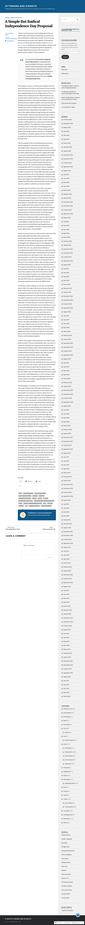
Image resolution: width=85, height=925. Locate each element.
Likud (40, 498)
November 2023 (68, 158)
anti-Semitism (67, 712)
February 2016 (67, 523)
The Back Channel (66, 886)
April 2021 (66, 280)
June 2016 (66, 508)
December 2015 (68, 531)
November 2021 (68, 253)
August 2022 (67, 217)
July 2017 (66, 457)
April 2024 (66, 139)
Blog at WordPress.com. (13, 921)
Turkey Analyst (65, 894)
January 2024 (67, 151)
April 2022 (66, 233)
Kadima (35, 495)
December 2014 (68, 574)
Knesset (41, 495)
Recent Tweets (66, 907)
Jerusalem (66, 767)
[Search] (77, 19)
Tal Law (50, 503)
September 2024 (68, 123)
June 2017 (66, 461)
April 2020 (66, 327)
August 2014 (67, 586)
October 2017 (67, 445)
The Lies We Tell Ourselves (69, 103)
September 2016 (68, 496)
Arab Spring (66, 716)
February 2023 (67, 194)
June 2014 (66, 594)
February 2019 (67, 382)
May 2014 (66, 598)
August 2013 (67, 629)
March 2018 (66, 425)
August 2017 (67, 453)
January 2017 (67, 480)
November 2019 (68, 347)
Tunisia (65, 795)
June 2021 (66, 272)
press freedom (69, 803)
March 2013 (66, 649)
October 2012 (67, 669)
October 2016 (67, 492)
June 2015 (66, 555)
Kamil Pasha (64, 858)
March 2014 (66, 606)
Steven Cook (65, 878)
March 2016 (66, 520)
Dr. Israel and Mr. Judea (68, 107)
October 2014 (67, 578)
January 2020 (67, 339)
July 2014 (66, 590)
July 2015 (66, 551)
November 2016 (68, 488)
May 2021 (66, 276)
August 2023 (67, 170)
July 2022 (66, 221)
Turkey (65, 799)
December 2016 (68, 484)
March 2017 (66, 472)
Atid (20, 493)
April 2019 (66, 374)
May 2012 (66, 688)
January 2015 (67, 571)
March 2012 (66, 696)
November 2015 (68, 535)
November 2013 (68, 621)
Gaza (64, 728)
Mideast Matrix (65, 862)
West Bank (66, 818)
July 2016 (66, 504)
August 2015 (67, 547)
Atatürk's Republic (66, 839)
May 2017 (66, 465)
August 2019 (67, 359)
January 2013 (67, 657)
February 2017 (67, 476)
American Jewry (67, 708)
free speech (66, 724)
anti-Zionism (68, 748)
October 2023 (67, 162)
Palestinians (66, 779)
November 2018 (68, 394)
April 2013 (66, 645)
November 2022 (68, 206)
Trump (65, 791)
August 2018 (67, 406)
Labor (34, 498)
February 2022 (67, 241)
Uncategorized (67, 814)
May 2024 (66, 135)
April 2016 (66, 516)
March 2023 (66, 190)
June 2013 (66, 637)
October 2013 (67, 625)
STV (44, 503)
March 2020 (66, 331)
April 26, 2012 (9, 34)
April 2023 (66, 186)
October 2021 (67, 257)
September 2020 (68, 308)
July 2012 (66, 680)
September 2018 (68, 402)
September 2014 (68, 582)
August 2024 (67, 127)
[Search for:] (70, 19)
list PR (46, 498)
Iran (64, 736)
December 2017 (68, 437)
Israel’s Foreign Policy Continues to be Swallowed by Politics (70, 98)
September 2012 (68, 673)
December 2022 (68, 202)
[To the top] (78, 915)
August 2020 (67, 312)
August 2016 (67, 500)
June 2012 (66, 684)
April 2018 (66, 421)
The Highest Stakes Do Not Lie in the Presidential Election (70, 86)
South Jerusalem (66, 874)
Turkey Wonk (65, 898)
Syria (64, 787)
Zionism (65, 822)
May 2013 (66, 641)
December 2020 (68, 296)
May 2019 (66, 370)
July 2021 (66, 268)
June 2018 (66, 414)
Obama (65, 775)
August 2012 (67, 676)
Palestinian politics (70, 783)
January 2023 (67, 198)
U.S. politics (66, 811)
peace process (69, 759)
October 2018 (67, 398)
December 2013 (68, 618)
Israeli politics (16, 17)
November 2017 (68, 441)
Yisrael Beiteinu (34, 505)
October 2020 (67, 304)
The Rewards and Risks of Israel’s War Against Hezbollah (70, 92)
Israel (7, 17)
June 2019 (66, 366)
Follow (65, 57)
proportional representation (44, 500)
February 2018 (67, 429)
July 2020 (66, 315)
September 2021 (68, 261)
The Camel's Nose (66, 890)
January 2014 (67, 614)
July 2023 (66, 174)
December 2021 (68, 249)
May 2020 (66, 323)
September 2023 (68, 166)
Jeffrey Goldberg (66, 854)
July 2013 (66, 633)
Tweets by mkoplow (67, 910)
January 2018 (67, 433)
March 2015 (66, 563)
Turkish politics (69, 807)
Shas (20, 503)
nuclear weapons (69, 740)
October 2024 (67, 119)
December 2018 (68, 390)
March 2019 (66, 378)
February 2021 (67, 288)
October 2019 (67, 351)
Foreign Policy (65, 846)
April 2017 (66, 468)
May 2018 (66, 417)
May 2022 (66, 229)
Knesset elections (25, 498)
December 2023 (68, 155)
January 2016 (67, 527)
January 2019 (67, 386)
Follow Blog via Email (69, 40)
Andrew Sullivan (65, 835)
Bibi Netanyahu (28, 493)
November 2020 (68, 300)
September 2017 (68, 449)
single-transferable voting (33, 503)
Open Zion (64, 866)
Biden (65, 720)
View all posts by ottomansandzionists (39, 515)
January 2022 (67, 245)
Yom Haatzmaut (46, 505)
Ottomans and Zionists (21, 6)
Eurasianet (64, 843)
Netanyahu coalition (25, 500)
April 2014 (66, 602)
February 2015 (67, 567)
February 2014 (67, 610)
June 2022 (66, 225)
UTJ (26, 505)
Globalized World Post (68, 850)
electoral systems (25, 495)
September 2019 (68, 355)
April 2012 (66, 692)
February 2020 (67, 335)
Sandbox (63, 870)
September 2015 (68, 543)
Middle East (66, 771)
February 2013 (67, 653)
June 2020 (66, 319)
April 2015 (66, 559)
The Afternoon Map (67, 882)
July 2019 (66, 363)
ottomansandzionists (11, 38)
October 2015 (67, 539)
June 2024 (66, 131)
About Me (64, 69)
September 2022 (68, 213)
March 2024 (66, 143)
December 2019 (68, 343)
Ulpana (21, 505)
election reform (40, 493)
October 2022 (67, 210)
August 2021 (67, 264)
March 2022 (66, 237)
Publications (65, 73)
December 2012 (68, 661)
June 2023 (66, 178)
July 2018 (66, 410)
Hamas (67, 732)
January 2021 (67, 292)
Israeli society (69, 756)
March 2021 (66, 284)
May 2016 (66, 512)
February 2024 (67, 147)
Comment (50, 557)
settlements (68, 763)
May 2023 (66, 182)
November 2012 (68, 665)
